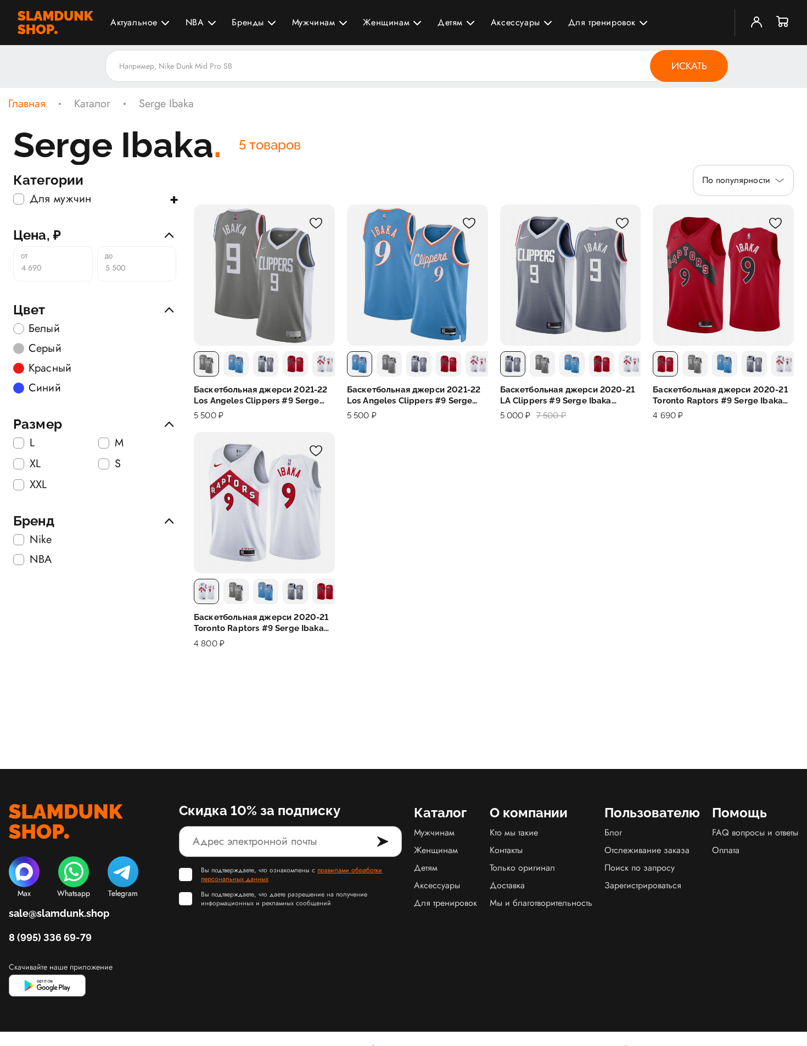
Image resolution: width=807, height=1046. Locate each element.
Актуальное (134, 22)
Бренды (248, 22)
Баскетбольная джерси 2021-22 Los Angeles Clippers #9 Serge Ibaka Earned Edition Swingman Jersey (260, 396)
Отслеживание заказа (647, 850)
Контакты (506, 850)
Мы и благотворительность (541, 902)
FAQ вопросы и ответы (755, 832)
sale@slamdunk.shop (59, 913)
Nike (41, 539)
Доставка (507, 885)
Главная (27, 104)
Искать (689, 66)
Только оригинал (522, 867)
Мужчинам (313, 22)
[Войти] (756, 22)
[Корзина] (782, 22)
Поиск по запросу (639, 867)
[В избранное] (316, 223)
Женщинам (386, 22)
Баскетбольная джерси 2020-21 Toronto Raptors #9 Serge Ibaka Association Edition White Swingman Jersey (261, 623)
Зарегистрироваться (642, 885)
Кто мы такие (514, 832)
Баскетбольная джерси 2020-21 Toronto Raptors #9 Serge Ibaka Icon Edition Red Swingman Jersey (722, 396)
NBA (195, 22)
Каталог (92, 104)
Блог (613, 832)
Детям (450, 22)
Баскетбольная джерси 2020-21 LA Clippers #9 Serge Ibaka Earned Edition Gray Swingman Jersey (567, 396)
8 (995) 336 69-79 (50, 937)
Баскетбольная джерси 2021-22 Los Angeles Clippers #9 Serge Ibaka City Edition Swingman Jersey (413, 396)
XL (35, 464)
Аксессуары (515, 22)
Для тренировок (602, 22)
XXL (38, 484)
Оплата (725, 850)
